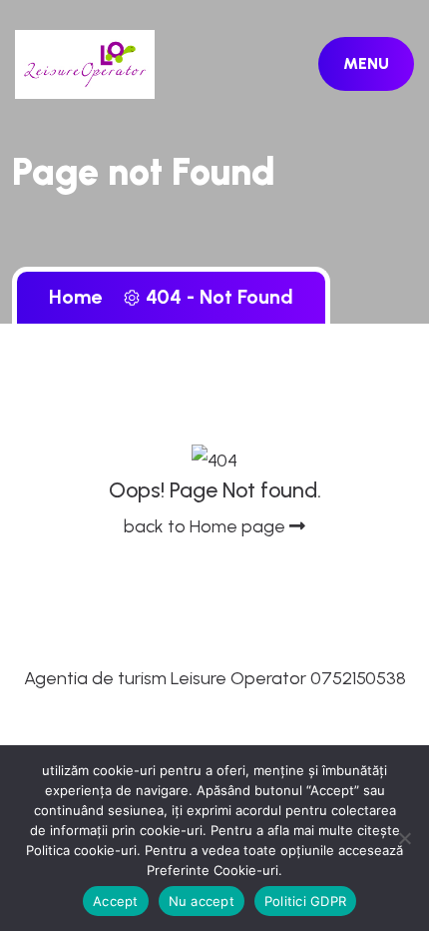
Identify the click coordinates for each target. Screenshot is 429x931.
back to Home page (206, 526)
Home (80, 297)
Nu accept (201, 901)
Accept (116, 901)
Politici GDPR (305, 901)
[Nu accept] (404, 838)
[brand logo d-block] (85, 63)
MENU (366, 63)
